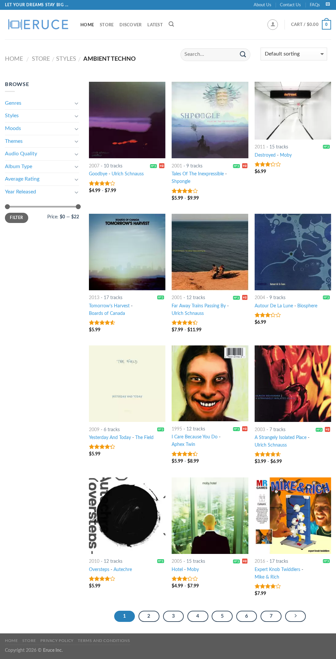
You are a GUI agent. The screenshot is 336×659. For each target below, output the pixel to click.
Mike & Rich (267, 577)
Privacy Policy (57, 641)
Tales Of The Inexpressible (198, 173)
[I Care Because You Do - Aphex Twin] (210, 383)
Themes (14, 141)
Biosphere (307, 305)
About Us (262, 5)
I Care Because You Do (195, 436)
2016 (260, 561)
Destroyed (265, 155)
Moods (13, 128)
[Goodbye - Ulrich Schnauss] (127, 120)
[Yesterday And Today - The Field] (127, 383)
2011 (260, 146)
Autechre (123, 569)
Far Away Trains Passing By (199, 305)
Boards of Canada (107, 313)
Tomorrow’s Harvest (109, 305)
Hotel (177, 569)
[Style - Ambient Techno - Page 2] (295, 616)
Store (107, 25)
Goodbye (98, 173)
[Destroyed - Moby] (293, 110)
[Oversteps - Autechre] (127, 515)
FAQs (315, 5)
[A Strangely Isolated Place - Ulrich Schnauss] (293, 383)
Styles (66, 59)
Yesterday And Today (110, 437)
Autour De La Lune (274, 305)
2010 (94, 561)
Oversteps (99, 569)
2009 (94, 429)
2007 (94, 166)
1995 (177, 429)
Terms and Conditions (104, 641)
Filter (16, 218)
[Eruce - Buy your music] (38, 24)
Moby (286, 155)
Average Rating (22, 179)
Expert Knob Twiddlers (277, 569)
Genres (13, 103)
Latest (155, 25)
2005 (177, 561)
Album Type (18, 166)
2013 (94, 297)
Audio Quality (21, 153)
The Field (144, 437)
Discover (130, 25)
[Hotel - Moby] (210, 515)
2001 (177, 166)
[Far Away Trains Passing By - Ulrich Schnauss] (210, 252)
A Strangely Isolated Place (280, 437)
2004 (260, 297)
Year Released (20, 191)
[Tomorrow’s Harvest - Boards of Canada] (127, 252)
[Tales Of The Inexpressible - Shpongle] (210, 120)
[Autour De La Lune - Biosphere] (293, 252)
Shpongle (181, 181)
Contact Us (290, 5)
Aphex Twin (183, 444)
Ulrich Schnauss (128, 173)
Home (87, 25)
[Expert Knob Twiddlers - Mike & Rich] (293, 515)
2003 (260, 429)
